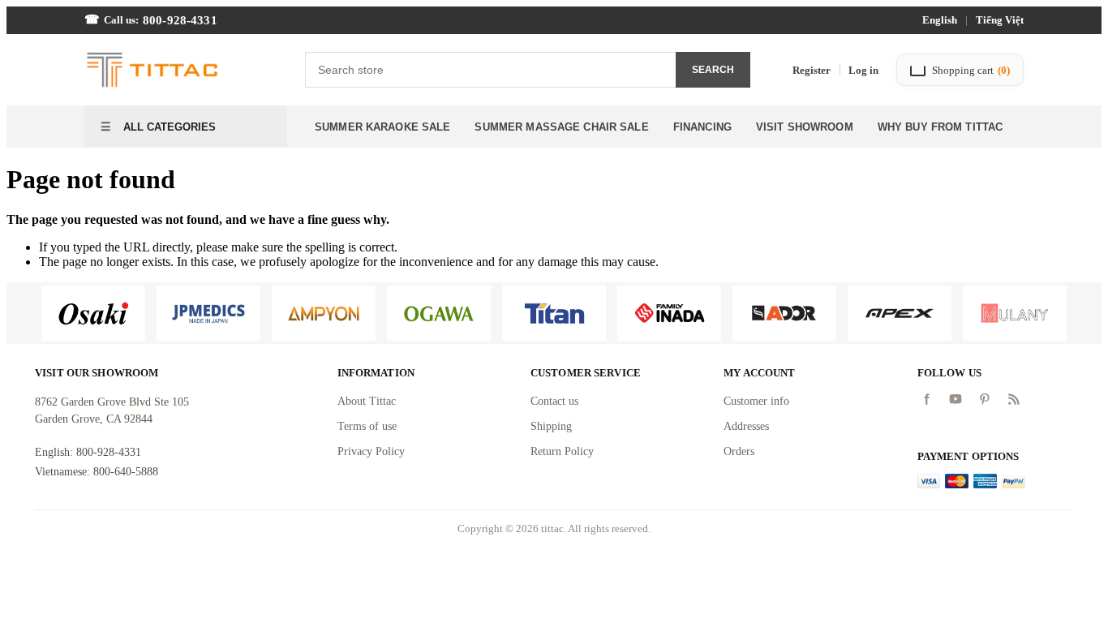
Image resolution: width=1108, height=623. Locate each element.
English (939, 20)
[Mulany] (1015, 313)
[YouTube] (955, 399)
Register (811, 70)
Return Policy (562, 451)
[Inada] (669, 313)
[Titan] (554, 313)
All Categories (168, 127)
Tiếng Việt (1000, 20)
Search (713, 69)
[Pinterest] (985, 399)
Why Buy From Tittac (940, 127)
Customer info (756, 401)
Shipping (551, 426)
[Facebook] (926, 399)
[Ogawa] (439, 313)
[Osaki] (93, 313)
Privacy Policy (371, 451)
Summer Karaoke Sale (382, 127)
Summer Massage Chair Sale (561, 127)
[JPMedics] (208, 313)
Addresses (746, 426)
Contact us (554, 401)
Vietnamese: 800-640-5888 (96, 472)
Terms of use (367, 426)
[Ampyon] (324, 313)
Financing (702, 127)
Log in (863, 70)
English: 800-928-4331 (88, 452)
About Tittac (366, 401)
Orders (739, 451)
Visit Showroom (804, 127)
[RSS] (1014, 399)
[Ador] (784, 313)
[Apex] (899, 313)
